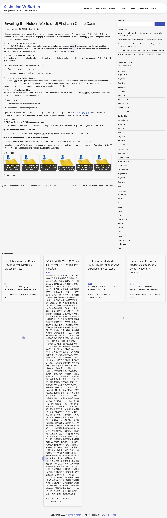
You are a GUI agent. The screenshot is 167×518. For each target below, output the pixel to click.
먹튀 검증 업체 (83, 113)
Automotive (122, 195)
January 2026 (123, 104)
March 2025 (122, 145)
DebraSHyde (34, 29)
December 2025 (123, 108)
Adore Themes (110, 515)
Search (121, 20)
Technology (100, 8)
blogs (120, 207)
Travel (133, 8)
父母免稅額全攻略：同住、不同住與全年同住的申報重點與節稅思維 (62, 264)
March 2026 (122, 95)
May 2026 (121, 87)
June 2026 (121, 83)
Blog (153, 8)
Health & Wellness (124, 240)
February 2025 (123, 149)
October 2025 (123, 116)
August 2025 (122, 124)
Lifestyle (123, 8)
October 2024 (123, 165)
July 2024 (121, 178)
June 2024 (121, 182)
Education (143, 8)
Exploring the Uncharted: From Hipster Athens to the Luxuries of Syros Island (103, 264)
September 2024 (124, 170)
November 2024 (123, 161)
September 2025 (124, 120)
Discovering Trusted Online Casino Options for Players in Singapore (141, 50)
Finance (120, 228)
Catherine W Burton (22, 6)
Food (120, 232)
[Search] (161, 8)
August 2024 (122, 174)
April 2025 (121, 141)
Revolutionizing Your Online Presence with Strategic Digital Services (20, 264)
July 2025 (121, 128)
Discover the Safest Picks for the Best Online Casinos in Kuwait (140, 40)
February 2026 (123, 99)
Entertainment (123, 219)
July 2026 (121, 79)
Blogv (120, 211)
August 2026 (122, 75)
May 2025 (121, 137)
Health (112, 8)
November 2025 (123, 112)
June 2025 (121, 132)
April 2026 (121, 91)
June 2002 (121, 186)
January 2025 (123, 153)
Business (88, 8)
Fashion (121, 224)
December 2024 (123, 157)
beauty (120, 199)
